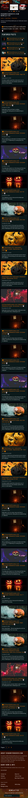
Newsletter (14, 18)
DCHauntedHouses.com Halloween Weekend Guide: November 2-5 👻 (13, 305)
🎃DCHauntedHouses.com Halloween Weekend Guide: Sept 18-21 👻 (13, 74)
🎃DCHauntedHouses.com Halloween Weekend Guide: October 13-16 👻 (13, 565)
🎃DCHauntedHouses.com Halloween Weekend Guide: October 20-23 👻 (13, 536)
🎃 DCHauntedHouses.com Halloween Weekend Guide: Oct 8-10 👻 (13, 735)
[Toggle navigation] (25, 2)
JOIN (22, 795)
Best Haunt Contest (19, 778)
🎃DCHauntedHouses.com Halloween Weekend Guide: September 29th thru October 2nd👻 (14, 650)
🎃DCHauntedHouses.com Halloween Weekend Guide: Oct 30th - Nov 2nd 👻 (14, 29)
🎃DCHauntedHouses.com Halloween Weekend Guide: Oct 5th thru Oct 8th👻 (13, 420)
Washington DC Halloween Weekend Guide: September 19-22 (13, 277)
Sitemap (3, 776)
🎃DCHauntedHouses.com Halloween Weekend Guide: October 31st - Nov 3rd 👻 (13, 103)
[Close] (26, 789)
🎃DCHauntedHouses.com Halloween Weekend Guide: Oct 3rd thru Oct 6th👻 (13, 219)
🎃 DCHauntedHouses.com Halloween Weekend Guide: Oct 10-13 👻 (13, 191)
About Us (17, 774)
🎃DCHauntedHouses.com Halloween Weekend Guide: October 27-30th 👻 (13, 506)
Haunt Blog (7, 18)
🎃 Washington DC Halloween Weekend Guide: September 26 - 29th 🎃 (12, 249)
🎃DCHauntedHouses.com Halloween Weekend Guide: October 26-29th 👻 (13, 332)
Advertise (3, 784)
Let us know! (4, 770)
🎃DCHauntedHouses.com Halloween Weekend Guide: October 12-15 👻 (13, 391)
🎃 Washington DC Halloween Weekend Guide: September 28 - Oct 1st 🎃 (14, 449)
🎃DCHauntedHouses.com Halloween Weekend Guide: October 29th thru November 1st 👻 (13, 706)
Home (2, 18)
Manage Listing (4, 786)
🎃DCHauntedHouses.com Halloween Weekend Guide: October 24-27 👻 (13, 133)
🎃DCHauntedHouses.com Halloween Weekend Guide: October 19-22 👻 (13, 361)
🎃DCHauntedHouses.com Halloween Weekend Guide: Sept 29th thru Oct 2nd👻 (12, 622)
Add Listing (17, 784)
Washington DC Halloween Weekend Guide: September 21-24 (13, 478)
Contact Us (3, 774)
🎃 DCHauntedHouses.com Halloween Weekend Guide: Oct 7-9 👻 (13, 594)
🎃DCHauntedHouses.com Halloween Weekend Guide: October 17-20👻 (13, 162)
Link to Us (3, 778)
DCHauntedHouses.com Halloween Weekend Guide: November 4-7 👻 (13, 679)
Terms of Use (18, 776)
